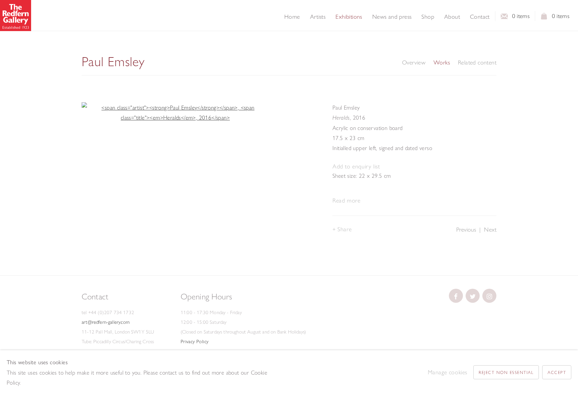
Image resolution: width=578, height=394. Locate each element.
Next (490, 229)
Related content (477, 62)
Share (345, 229)
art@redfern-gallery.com (105, 322)
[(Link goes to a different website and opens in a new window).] (456, 296)
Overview (413, 62)
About (452, 16)
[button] (356, 166)
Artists (318, 16)
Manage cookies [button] (447, 372)
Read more (346, 200)
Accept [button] (557, 372)
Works (442, 62)
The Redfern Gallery (15, 15)
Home (292, 16)
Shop (427, 16)
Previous (466, 229)
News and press (392, 16)
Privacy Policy (195, 342)
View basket (544, 18)
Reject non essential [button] (506, 372)
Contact (480, 16)
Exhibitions (348, 16)
